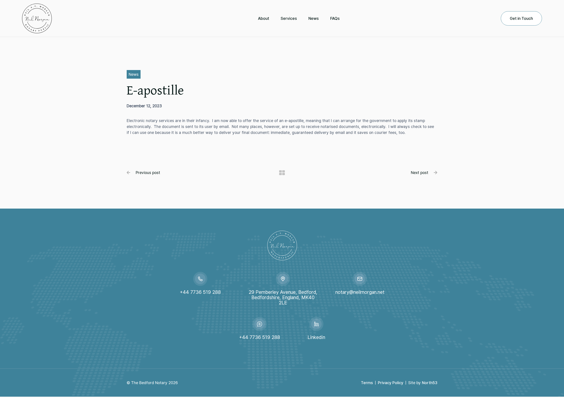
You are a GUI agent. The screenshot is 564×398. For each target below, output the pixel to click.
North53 (429, 382)
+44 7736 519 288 (200, 292)
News (134, 74)
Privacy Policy (390, 382)
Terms (367, 382)
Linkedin (316, 337)
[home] (59, 18)
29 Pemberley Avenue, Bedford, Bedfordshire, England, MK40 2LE (283, 297)
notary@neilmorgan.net (359, 292)
